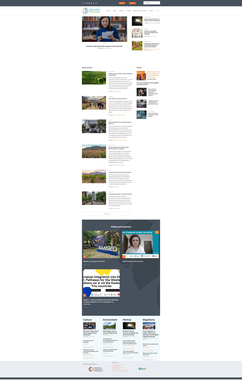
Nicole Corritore (146, 356)
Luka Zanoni (85, 344)
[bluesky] (86, 3)
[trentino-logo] (142, 367)
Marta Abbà (110, 334)
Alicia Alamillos (150, 50)
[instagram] (84, 3)
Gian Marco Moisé (116, 140)
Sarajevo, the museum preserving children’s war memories (151, 32)
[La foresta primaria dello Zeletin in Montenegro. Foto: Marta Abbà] (109, 322)
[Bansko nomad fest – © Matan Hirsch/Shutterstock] (101, 231)
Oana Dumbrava (107, 48)
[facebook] (82, 3)
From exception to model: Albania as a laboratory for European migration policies (130, 342)
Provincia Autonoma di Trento (118, 364)
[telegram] (96, 3)
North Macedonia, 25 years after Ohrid (118, 98)
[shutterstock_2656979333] (137, 41)
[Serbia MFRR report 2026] (142, 100)
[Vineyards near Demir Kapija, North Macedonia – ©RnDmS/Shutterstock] (94, 170)
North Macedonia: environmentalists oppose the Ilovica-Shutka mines (110, 340)
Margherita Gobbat (117, 91)
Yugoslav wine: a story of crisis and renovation (120, 172)
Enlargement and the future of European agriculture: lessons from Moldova (151, 45)
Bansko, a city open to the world (94, 261)
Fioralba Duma (132, 345)
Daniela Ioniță (125, 345)
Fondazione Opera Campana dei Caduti (120, 370)
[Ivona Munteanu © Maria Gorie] (104, 17)
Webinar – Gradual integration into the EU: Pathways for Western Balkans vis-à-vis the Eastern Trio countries (101, 302)
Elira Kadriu (123, 115)
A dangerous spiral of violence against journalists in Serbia (153, 102)
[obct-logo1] (91, 6)
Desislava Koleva (124, 140)
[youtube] (89, 3)
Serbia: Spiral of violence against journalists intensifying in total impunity (153, 92)
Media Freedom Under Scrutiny (133, 261)
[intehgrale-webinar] (101, 269)
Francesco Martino (117, 165)
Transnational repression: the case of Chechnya (120, 194)
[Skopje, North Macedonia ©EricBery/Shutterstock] (94, 96)
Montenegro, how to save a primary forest (110, 332)
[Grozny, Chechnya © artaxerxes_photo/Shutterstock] (94, 192)
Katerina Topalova (117, 115)
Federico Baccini (146, 347)
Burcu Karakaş (126, 354)
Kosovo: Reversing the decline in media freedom (153, 115)
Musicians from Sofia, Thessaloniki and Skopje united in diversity (90, 351)
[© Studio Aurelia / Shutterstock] (142, 88)
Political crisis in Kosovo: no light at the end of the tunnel (152, 19)
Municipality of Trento (116, 366)
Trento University (115, 369)
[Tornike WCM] (137, 29)
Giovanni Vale (106, 352)
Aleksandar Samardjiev (88, 354)
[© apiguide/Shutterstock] (137, 17)
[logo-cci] (96, 366)
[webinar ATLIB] (140, 231)
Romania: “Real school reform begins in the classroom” (104, 46)
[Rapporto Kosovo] (142, 111)
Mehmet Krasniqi (152, 23)
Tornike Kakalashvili (153, 36)
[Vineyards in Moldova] (94, 71)
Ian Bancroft (116, 186)
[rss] (93, 3)
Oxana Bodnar (152, 49)
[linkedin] (91, 3)
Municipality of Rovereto (117, 367)
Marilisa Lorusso (117, 208)
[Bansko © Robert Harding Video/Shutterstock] (94, 145)
